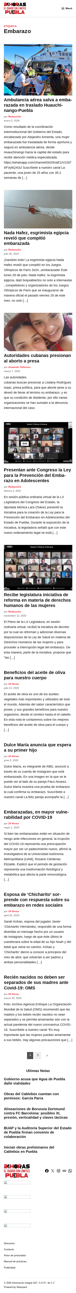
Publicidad (9, 1267)
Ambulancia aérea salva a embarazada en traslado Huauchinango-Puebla (38, 105)
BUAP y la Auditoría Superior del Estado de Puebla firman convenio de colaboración (38, 1132)
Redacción (14, 116)
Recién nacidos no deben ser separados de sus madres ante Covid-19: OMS (36, 982)
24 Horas (13, 683)
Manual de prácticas (15, 1261)
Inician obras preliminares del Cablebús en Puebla (29, 1149)
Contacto (9, 1249)
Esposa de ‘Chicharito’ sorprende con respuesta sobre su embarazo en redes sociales (36, 899)
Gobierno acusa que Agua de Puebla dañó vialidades (34, 1081)
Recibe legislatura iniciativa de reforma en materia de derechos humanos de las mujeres (37, 600)
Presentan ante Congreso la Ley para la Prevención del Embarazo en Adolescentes (37, 475)
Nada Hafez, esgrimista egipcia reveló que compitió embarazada (36, 238)
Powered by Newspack (15, 1287)
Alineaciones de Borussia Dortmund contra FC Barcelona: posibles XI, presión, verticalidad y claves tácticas (36, 1113)
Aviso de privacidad (15, 1255)
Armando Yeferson (19, 367)
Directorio (9, 1243)
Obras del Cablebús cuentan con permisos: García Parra (31, 1096)
